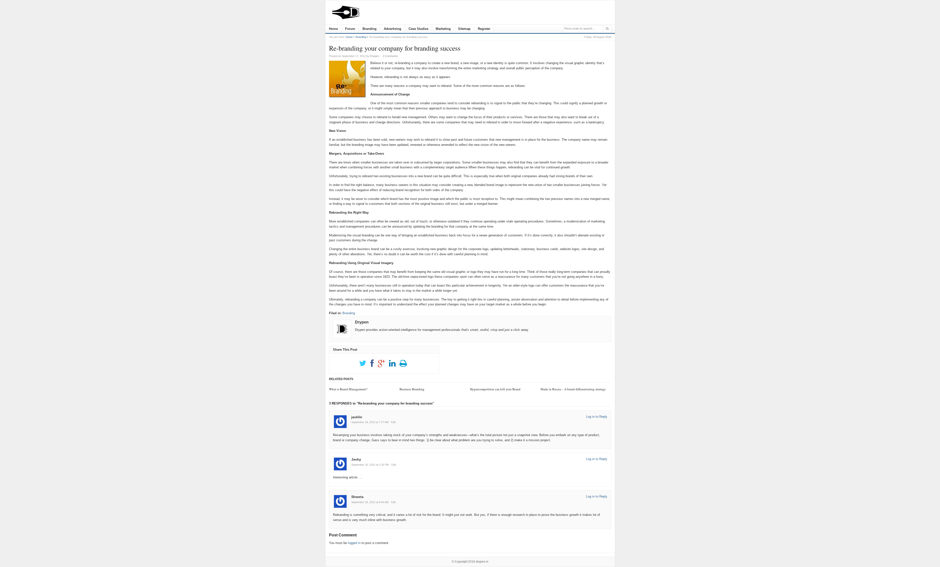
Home (333, 29)
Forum (350, 29)
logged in (354, 543)
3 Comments (390, 56)
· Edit (392, 422)
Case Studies (418, 29)
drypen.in (482, 561)
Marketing (443, 29)
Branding (369, 29)
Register (484, 29)
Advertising (392, 29)
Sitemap (464, 29)
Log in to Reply (596, 416)
